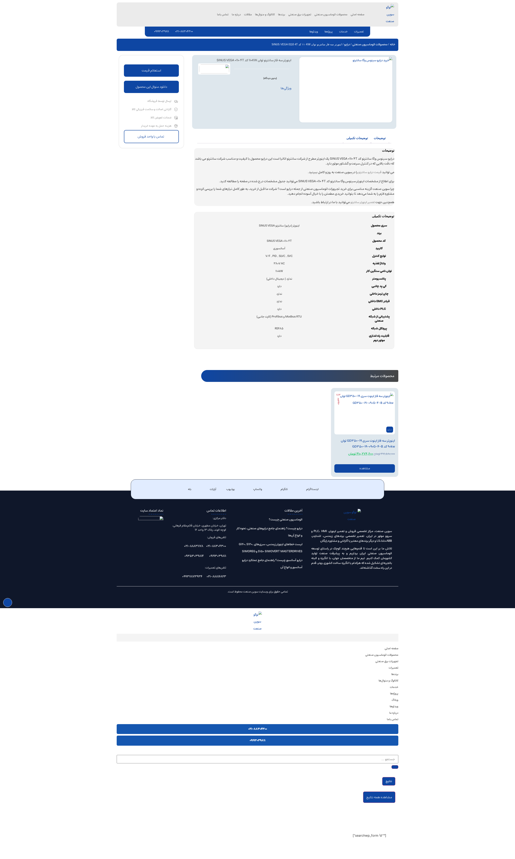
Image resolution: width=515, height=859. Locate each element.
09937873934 (192, 576)
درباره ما (236, 14)
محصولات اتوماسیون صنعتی (330, 14)
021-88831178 (193, 546)
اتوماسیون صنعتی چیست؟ (285, 519)
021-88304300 (184, 31)
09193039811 (161, 31)
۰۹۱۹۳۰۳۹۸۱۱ (257, 740)
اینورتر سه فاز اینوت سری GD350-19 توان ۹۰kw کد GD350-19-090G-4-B (368, 443)
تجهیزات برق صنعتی (299, 14)
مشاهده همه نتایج (379, 797)
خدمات (343, 31)
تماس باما (223, 14)
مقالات (248, 14)
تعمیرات (359, 31)
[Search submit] (394, 767)
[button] (151, 87)
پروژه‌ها (328, 31)
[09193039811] (151, 31)
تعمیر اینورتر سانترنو (362, 202)
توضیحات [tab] (380, 138)
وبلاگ (395, 700)
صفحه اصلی (357, 14)
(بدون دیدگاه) (270, 78)
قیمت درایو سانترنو (369, 172)
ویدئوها (313, 31)
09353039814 (194, 556)
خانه (392, 44)
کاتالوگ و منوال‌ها (265, 14)
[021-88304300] (172, 31)
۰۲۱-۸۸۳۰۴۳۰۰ (257, 729)
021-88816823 (216, 576)
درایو (347, 44)
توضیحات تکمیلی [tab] (357, 138)
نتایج (389, 781)
